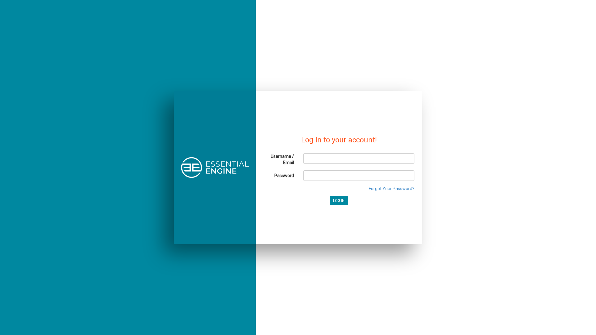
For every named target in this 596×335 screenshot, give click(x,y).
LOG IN (339, 201)
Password (284, 175)
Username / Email (282, 159)
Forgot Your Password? (391, 188)
